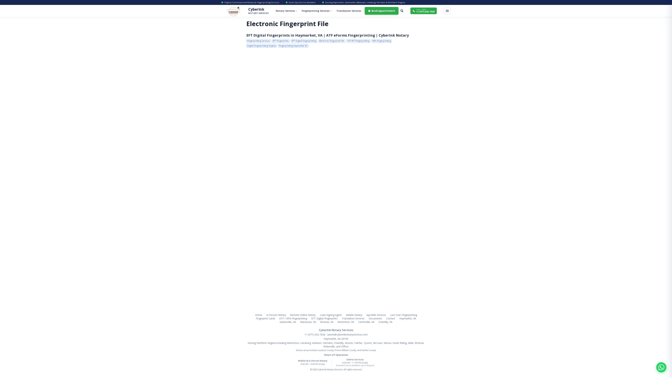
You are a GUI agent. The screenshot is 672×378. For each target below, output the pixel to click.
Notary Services (285, 10)
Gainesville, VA (288, 322)
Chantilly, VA (385, 322)
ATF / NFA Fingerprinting (293, 318)
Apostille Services (376, 315)
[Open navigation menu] (447, 10)
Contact (390, 318)
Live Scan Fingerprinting (403, 315)
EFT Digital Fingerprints (324, 318)
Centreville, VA (366, 322)
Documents (375, 318)
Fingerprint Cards (265, 318)
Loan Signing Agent (331, 315)
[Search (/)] (402, 11)
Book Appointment (383, 10)
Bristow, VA (326, 322)
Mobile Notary (354, 315)
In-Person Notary (276, 315)
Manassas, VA (308, 322)
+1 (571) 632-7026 (315, 334)
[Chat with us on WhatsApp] (661, 367)
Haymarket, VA (407, 318)
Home (258, 315)
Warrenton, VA (346, 322)
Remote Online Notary (303, 315)
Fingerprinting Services (316, 10)
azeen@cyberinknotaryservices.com (347, 334)
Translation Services (348, 10)
